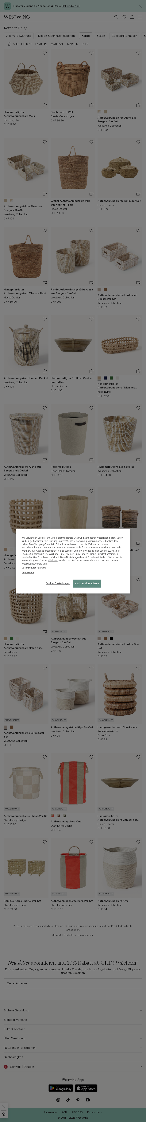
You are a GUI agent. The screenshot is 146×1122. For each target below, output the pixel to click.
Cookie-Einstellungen (58, 583)
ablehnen (52, 560)
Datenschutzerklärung (34, 567)
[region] (73, 561)
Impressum (28, 572)
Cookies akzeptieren (87, 583)
